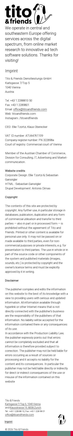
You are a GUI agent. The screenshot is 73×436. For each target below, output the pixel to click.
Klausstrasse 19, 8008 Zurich (25, 407)
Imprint (8, 421)
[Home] (29, 23)
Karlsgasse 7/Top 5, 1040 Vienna (23, 404)
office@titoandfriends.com (30, 109)
